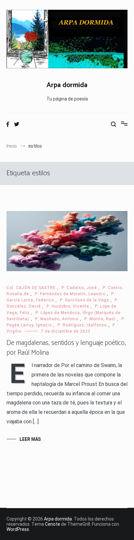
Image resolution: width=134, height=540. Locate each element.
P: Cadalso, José (79, 287)
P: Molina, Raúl (99, 319)
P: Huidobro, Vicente (68, 306)
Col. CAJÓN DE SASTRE (31, 287)
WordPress (18, 529)
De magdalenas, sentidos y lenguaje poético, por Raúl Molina (66, 347)
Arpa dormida (67, 85)
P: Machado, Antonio (56, 319)
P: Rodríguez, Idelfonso (82, 325)
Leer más (30, 439)
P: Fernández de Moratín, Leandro (70, 294)
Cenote (52, 524)
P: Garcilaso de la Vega (84, 300)
